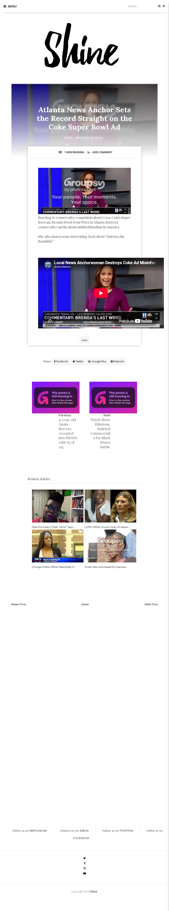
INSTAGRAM (30, 830)
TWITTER (118, 830)
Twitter (79, 361)
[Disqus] (84, 660)
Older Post (151, 604)
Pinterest (118, 361)
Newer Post (18, 604)
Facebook (62, 361)
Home (85, 604)
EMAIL (74, 830)
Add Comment (102, 152)
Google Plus (98, 361)
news (69, 137)
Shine (93, 891)
